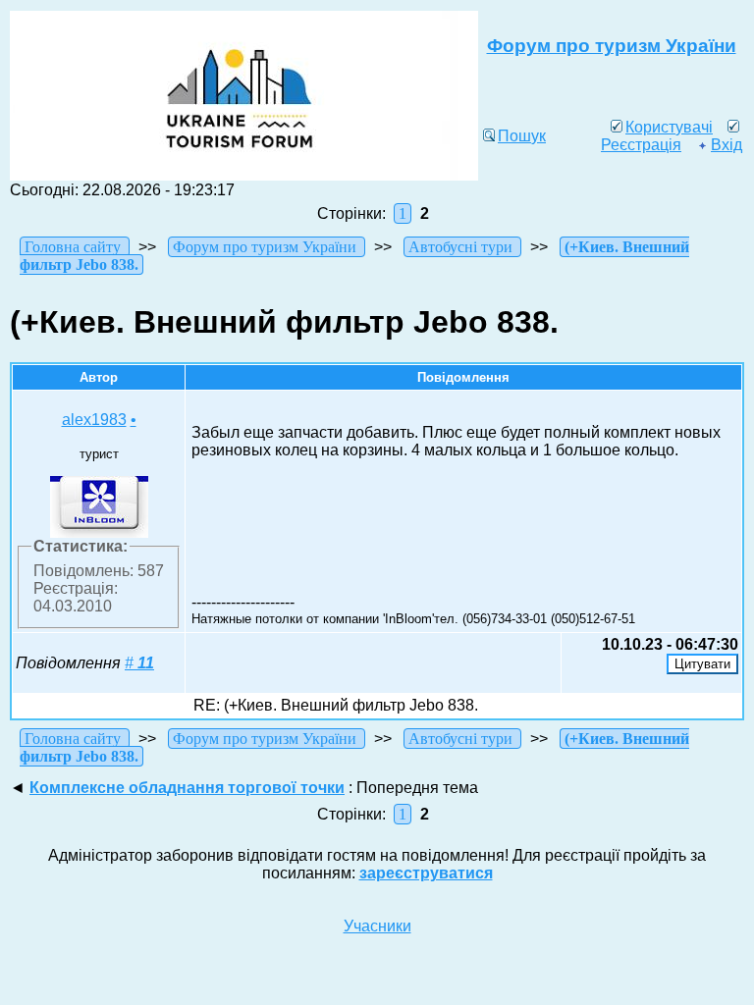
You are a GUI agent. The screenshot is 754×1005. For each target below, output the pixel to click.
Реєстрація (641, 144)
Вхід (726, 144)
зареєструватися (426, 873)
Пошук (522, 136)
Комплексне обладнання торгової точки (187, 787)
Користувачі (669, 127)
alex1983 (94, 419)
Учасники (377, 926)
